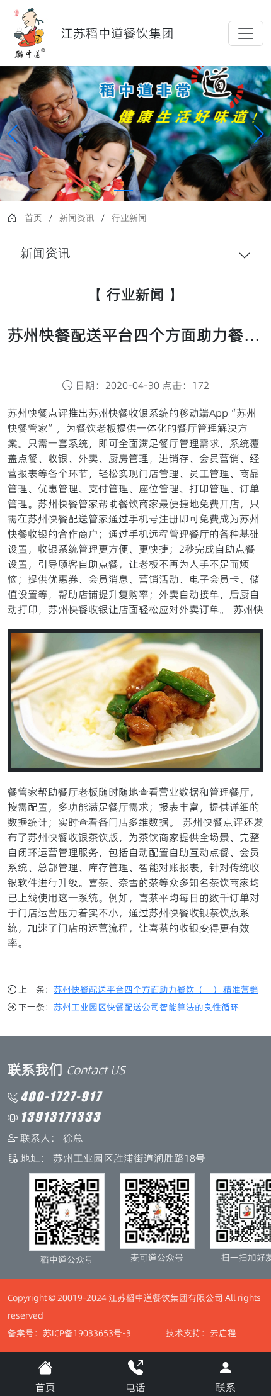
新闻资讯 (77, 217)
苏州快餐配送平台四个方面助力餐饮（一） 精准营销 (156, 989)
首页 (33, 217)
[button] (259, 134)
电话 (135, 1387)
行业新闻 (129, 217)
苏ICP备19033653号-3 (87, 1333)
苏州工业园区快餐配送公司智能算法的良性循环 (146, 1007)
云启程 (223, 1333)
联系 (226, 1387)
